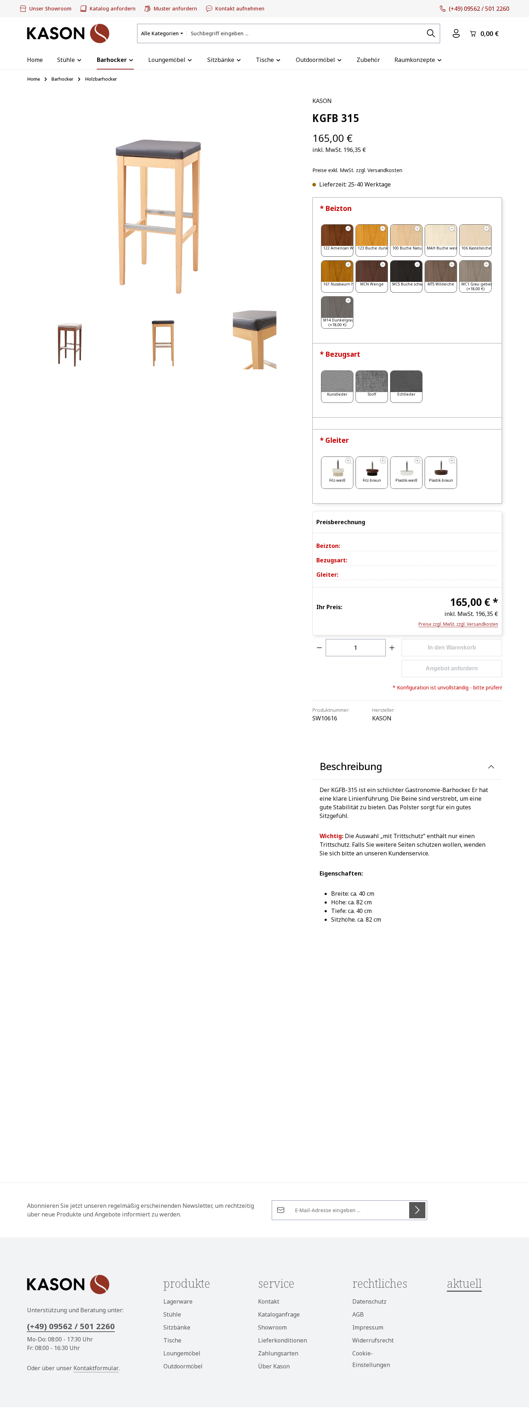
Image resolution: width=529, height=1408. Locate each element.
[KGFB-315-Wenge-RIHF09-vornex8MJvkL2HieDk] (70, 337)
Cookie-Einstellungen (371, 1359)
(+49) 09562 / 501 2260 (71, 1326)
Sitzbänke (176, 1327)
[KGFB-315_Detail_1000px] (254, 337)
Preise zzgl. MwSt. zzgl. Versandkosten (458, 624)
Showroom (272, 1327)
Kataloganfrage (279, 1314)
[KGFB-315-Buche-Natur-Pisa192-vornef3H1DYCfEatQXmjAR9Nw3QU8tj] (162, 197)
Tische (172, 1340)
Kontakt (268, 1301)
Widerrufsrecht (373, 1340)
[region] (162, 233)
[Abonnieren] (417, 1210)
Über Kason (274, 1366)
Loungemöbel (181, 1353)
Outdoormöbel (183, 1366)
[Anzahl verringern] (319, 647)
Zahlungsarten (278, 1353)
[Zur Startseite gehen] (68, 33)
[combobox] (304, 33)
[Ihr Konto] (456, 34)
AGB (358, 1314)
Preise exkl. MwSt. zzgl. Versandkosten (357, 170)
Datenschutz (369, 1301)
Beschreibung (351, 766)
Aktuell (464, 1283)
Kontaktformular (96, 1368)
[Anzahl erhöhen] (392, 647)
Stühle (172, 1314)
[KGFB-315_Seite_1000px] (162, 337)
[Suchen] (431, 33)
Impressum (367, 1327)
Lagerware (178, 1301)
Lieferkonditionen (282, 1340)
